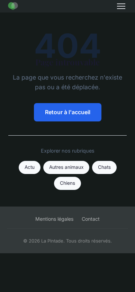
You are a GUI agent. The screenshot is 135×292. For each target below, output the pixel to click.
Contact (91, 219)
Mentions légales (54, 219)
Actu (30, 167)
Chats (104, 167)
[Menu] (121, 6)
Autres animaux (66, 167)
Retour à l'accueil (67, 112)
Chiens (67, 183)
